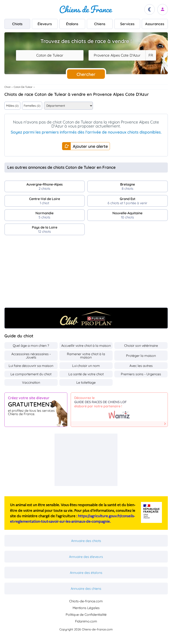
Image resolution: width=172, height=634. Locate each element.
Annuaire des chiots (86, 541)
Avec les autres (141, 366)
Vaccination (31, 382)
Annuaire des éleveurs (86, 557)
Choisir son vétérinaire (141, 345)
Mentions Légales (86, 608)
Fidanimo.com (86, 621)
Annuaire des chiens (86, 588)
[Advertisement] (86, 273)
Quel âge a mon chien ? (31, 345)
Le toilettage (86, 382)
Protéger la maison (141, 355)
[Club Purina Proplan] (86, 318)
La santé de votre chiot (86, 374)
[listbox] (150, 55)
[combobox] (49, 55)
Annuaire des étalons (86, 572)
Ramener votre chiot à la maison (86, 355)
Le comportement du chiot (30, 374)
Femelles (32, 106)
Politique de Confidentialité (86, 614)
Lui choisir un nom (86, 366)
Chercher (86, 74)
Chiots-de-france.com (86, 601)
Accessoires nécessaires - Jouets (31, 355)
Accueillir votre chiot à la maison (86, 345)
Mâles (12, 106)
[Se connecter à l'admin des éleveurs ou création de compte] (162, 9)
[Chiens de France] (86, 9)
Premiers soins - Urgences (141, 374)
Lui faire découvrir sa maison (31, 366)
